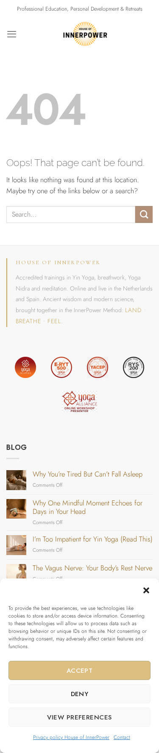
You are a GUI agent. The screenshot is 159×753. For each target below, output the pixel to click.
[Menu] (11, 34)
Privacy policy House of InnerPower (71, 737)
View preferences (79, 717)
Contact (122, 737)
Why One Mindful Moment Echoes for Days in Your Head (87, 507)
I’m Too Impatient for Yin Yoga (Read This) (93, 539)
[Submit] (144, 214)
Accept (80, 670)
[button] (146, 590)
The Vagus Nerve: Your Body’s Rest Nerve (92, 568)
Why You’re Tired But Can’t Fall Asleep (87, 474)
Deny (80, 694)
